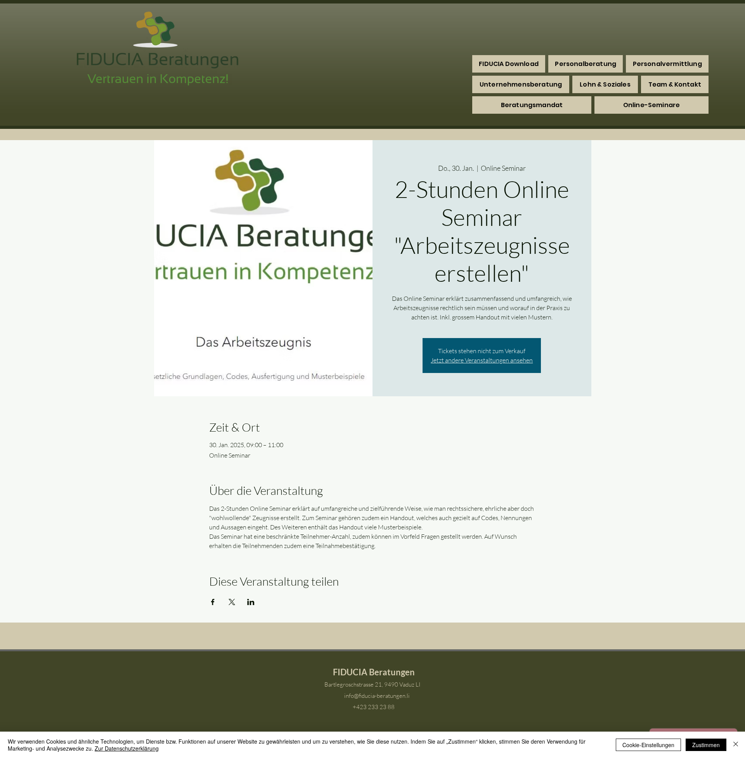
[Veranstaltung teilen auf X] (232, 602)
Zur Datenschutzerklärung (127, 748)
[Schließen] (735, 745)
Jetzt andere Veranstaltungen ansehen (482, 360)
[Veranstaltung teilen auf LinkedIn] (251, 602)
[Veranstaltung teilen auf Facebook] (213, 602)
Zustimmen (706, 745)
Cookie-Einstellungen (648, 745)
